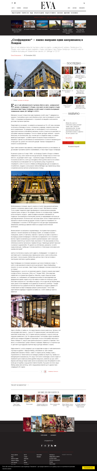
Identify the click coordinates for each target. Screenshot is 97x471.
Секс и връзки (14, 462)
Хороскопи (26, 458)
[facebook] (41, 445)
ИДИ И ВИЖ (67, 13)
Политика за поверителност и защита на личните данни (54, 456)
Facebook (12, 3)
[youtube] (48, 445)
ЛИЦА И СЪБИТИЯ (16, 13)
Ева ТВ (25, 454)
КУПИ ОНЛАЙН (44, 435)
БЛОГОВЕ (74, 8)
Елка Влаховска (16, 55)
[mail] (55, 445)
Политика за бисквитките (54, 460)
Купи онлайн (39, 454)
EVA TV (13, 8)
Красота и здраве (14, 458)
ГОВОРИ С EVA (25, 13)
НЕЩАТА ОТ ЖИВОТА (50, 13)
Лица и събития (14, 454)
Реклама (51, 462)
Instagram (15, 3)
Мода (12, 456)
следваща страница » (53, 371)
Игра (25, 460)
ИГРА (69, 8)
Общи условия (52, 464)
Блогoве (25, 462)
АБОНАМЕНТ (53, 435)
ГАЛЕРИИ (19, 8)
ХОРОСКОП (25, 8)
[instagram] (45, 445)
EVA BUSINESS (74, 13)
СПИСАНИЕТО (82, 8)
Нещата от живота (15, 460)
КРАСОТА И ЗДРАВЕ (39, 13)
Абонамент (39, 456)
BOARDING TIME (55, 17)
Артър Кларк (69, 137)
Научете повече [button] (6, 468)
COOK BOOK (60, 13)
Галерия (25, 456)
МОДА (31, 13)
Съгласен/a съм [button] (88, 467)
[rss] (51, 445)
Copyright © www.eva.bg (67, 454)
